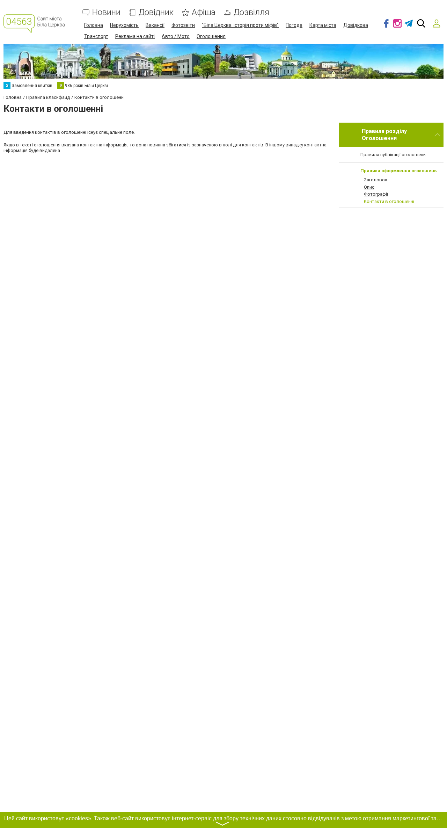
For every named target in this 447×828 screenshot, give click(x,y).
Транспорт (96, 36)
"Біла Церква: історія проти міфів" (240, 25)
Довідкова (355, 25)
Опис (369, 187)
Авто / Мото (176, 36)
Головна (93, 25)
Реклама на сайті (135, 36)
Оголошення (211, 36)
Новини (106, 12)
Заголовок (375, 179)
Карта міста (322, 25)
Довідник (156, 12)
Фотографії (376, 194)
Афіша (203, 12)
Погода (294, 25)
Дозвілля (251, 12)
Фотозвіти (183, 25)
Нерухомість (124, 25)
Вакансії (155, 25)
